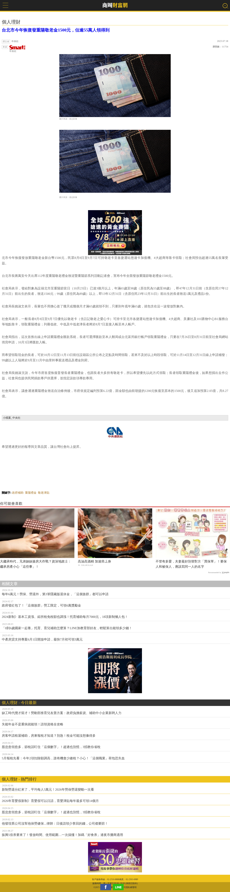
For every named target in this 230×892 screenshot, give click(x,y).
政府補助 (18, 492)
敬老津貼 (43, 492)
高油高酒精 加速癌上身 (94, 561)
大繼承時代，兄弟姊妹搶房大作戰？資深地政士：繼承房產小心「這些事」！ (35, 564)
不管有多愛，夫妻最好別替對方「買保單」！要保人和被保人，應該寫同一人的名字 (191, 564)
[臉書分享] (106, 887)
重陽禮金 (30, 492)
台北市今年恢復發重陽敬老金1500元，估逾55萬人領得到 (56, 30)
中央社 (12, 51)
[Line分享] (119, 887)
